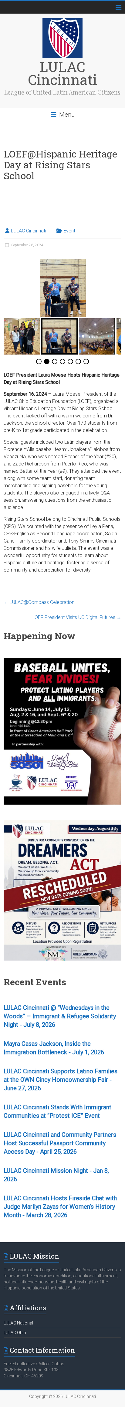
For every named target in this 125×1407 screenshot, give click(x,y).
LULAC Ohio (15, 1332)
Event (69, 231)
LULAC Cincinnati (62, 73)
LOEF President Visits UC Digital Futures (76, 617)
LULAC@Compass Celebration (39, 602)
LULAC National (18, 1323)
